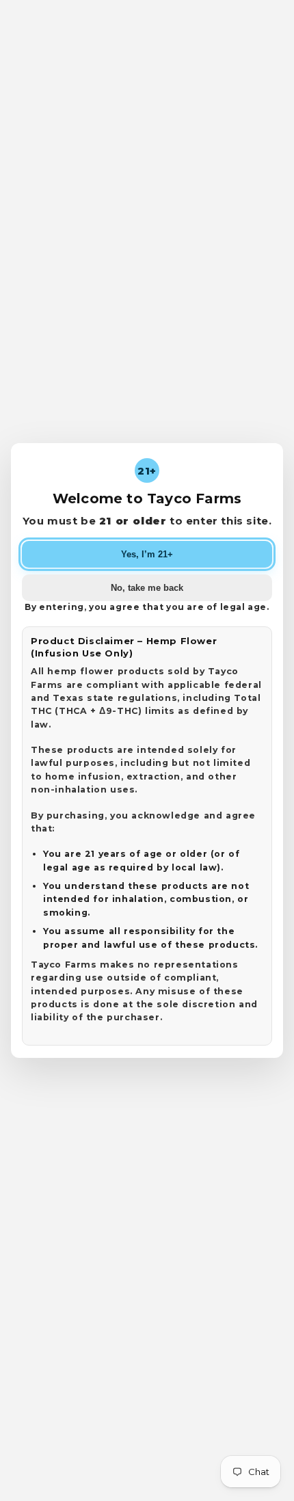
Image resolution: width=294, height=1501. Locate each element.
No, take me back (147, 588)
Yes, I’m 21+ (147, 554)
